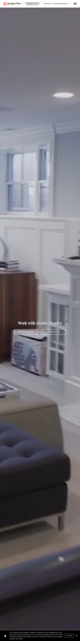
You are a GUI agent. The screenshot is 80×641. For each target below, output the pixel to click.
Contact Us (54, 332)
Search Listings (26, 332)
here (21, 639)
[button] (77, 635)
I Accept (69, 635)
